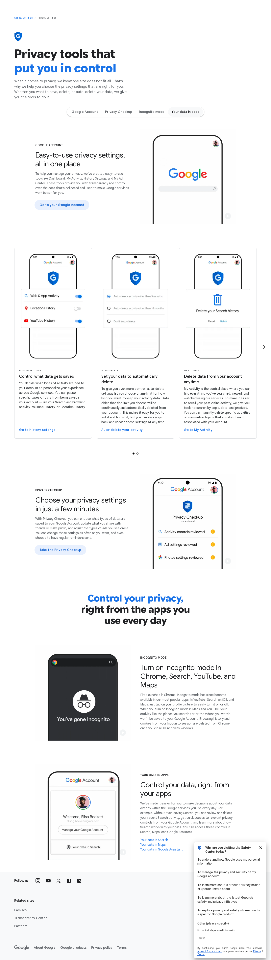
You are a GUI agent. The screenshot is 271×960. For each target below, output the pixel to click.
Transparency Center (30, 918)
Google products (73, 948)
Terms (122, 948)
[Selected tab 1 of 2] (134, 453)
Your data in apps (186, 112)
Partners (20, 926)
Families (20, 910)
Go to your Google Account (62, 205)
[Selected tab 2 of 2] (137, 453)
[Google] (21, 947)
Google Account (85, 112)
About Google (45, 948)
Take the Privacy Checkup (60, 550)
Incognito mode (151, 112)
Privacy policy (101, 948)
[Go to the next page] (263, 347)
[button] (228, 216)
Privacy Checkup (118, 112)
